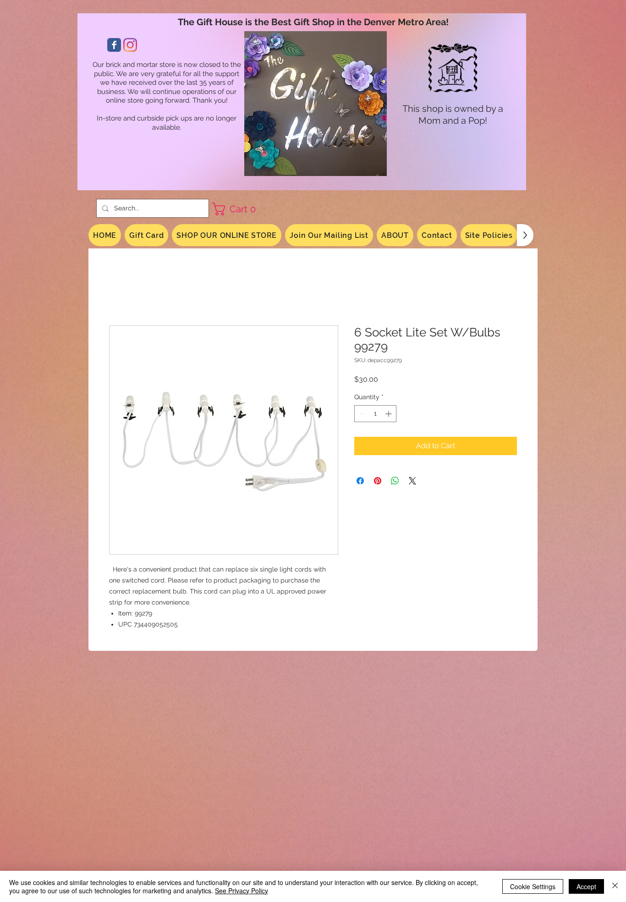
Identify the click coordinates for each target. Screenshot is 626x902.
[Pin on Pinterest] (377, 482)
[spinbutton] (375, 415)
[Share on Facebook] (360, 482)
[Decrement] (361, 415)
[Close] (615, 886)
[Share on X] (412, 482)
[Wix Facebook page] (114, 45)
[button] (237, 209)
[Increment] (389, 415)
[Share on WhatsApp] (395, 482)
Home (119, 293)
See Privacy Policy (241, 890)
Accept (586, 886)
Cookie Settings (532, 886)
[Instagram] (130, 45)
